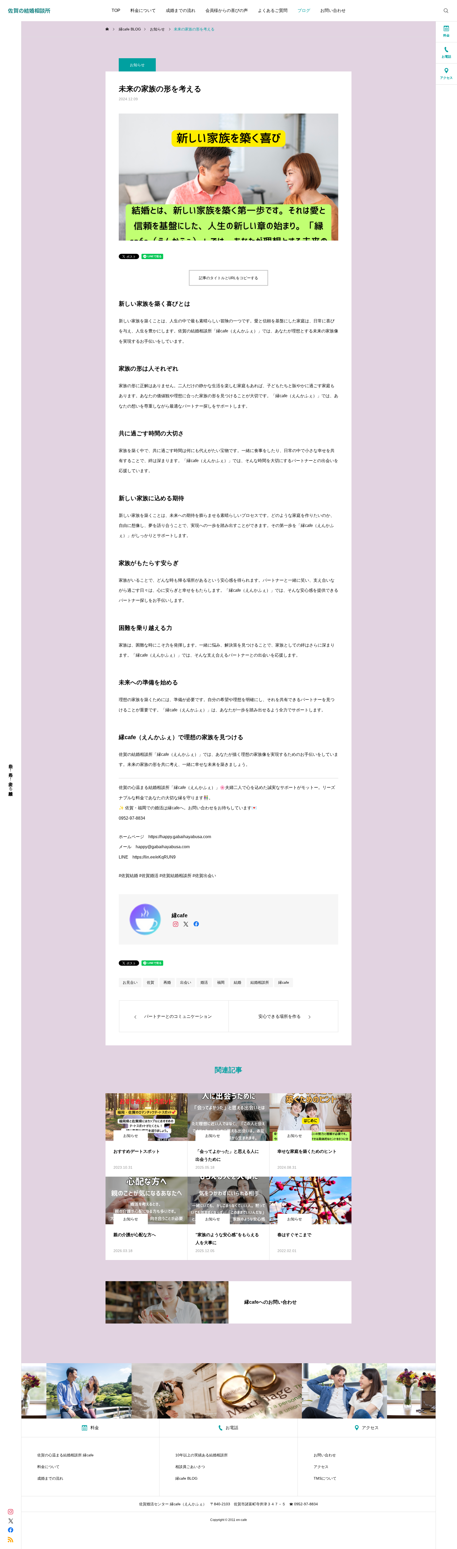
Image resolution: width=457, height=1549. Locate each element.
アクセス (321, 1467)
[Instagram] (175, 924)
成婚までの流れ (180, 10)
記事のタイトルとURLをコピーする (228, 278)
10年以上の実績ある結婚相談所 (201, 1455)
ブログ (304, 10)
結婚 (237, 982)
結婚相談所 (259, 982)
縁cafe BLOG (186, 1478)
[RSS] (10, 1539)
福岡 (221, 982)
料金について (143, 10)
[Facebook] (196, 924)
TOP (116, 10)
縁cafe (283, 982)
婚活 (204, 982)
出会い (185, 982)
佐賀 (150, 982)
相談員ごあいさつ (190, 1467)
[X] (185, 924)
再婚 (167, 982)
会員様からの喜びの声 (226, 10)
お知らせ (137, 65)
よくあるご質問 (272, 10)
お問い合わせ (333, 10)
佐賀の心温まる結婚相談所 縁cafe (65, 1455)
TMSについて (325, 1478)
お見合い (130, 982)
